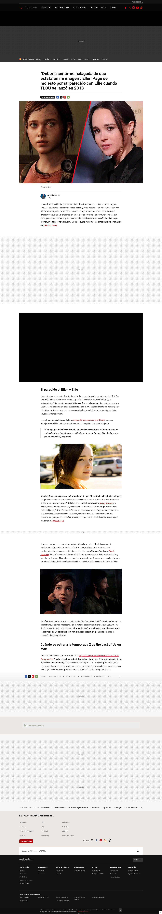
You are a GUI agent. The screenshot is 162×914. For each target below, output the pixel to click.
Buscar (138, 851)
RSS (105, 840)
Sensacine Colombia (62, 901)
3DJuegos (41, 870)
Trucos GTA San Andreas (43, 808)
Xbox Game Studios (27, 831)
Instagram (133, 7)
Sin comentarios (49, 97)
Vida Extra (41, 874)
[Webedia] (137, 1)
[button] (53, 195)
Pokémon (105, 59)
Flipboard (64, 97)
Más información (83, 911)
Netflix (47, 59)
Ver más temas (26, 841)
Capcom (65, 831)
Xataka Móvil (24, 874)
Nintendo (65, 59)
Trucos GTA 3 (95, 808)
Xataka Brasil (24, 901)
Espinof (58, 874)
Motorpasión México (98, 897)
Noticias (52, 676)
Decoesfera (114, 874)
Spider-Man (107, 808)
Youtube (137, 7)
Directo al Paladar (79, 870)
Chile (43, 822)
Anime (113, 7)
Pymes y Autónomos (134, 874)
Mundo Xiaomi (24, 883)
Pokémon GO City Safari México (78, 808)
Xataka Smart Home (26, 880)
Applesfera (23, 877)
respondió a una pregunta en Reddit (89, 420)
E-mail (68, 97)
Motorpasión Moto (98, 874)
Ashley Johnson (106, 503)
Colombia (65, 822)
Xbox (79, 59)
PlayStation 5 (79, 7)
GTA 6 (73, 59)
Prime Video (55, 59)
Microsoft (44, 831)
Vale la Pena (31, 7)
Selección (45, 7)
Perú (42, 827)
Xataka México (24, 897)
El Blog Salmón (133, 870)
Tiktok (141, 7)
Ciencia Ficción (68, 836)
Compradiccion (115, 877)
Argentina (23, 822)
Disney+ (38, 59)
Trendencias (114, 870)
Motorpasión (96, 870)
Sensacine (59, 870)
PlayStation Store (59, 808)
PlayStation (95, 59)
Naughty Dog (100, 676)
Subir (136, 860)
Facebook (125, 7)
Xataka (22, 870)
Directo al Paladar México (79, 898)
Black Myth (117, 808)
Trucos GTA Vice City (131, 808)
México (22, 827)
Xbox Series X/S (62, 7)
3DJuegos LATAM (43, 897)
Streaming (45, 836)
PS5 (59, 676)
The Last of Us (70, 676)
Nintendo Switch (98, 7)
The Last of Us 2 (85, 676)
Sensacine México (62, 897)
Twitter (129, 7)
